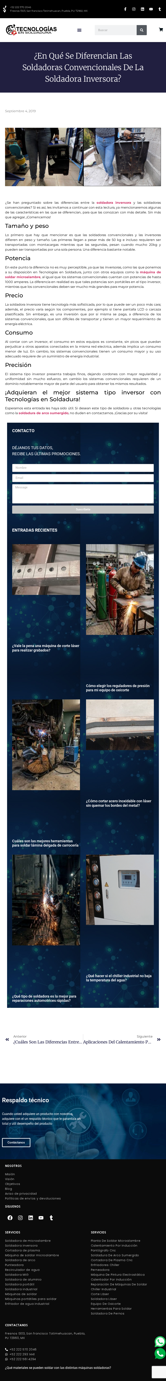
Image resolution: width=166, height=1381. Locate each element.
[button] (79, 30)
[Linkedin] (31, 1218)
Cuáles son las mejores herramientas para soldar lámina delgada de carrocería (45, 843)
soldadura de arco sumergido (43, 413)
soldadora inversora (114, 203)
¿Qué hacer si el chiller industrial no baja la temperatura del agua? (119, 978)
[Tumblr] (51, 1218)
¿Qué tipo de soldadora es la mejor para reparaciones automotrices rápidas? (44, 998)
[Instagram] (20, 1218)
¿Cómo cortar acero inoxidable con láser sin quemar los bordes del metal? (118, 803)
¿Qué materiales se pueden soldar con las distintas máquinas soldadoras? (58, 1368)
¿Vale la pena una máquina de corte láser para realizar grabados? (45, 648)
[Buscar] (142, 30)
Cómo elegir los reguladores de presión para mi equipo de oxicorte (118, 688)
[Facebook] (10, 1218)
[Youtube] (41, 1218)
